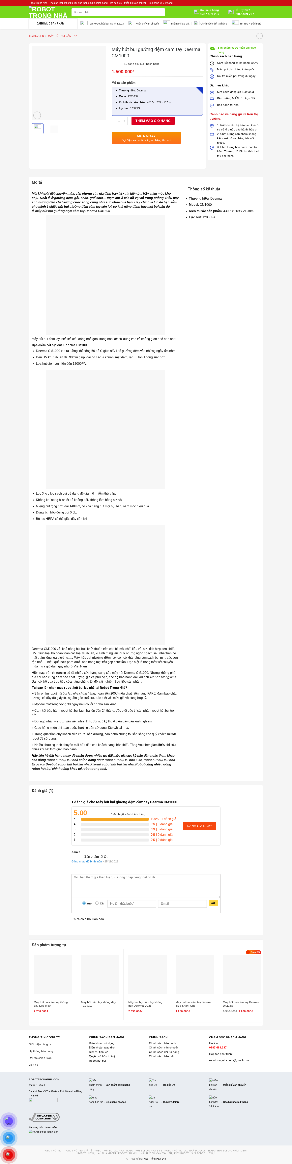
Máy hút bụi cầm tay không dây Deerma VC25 (145, 1003)
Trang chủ (36, 35)
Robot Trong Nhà (163, 677)
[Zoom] (37, 115)
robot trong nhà (94, 768)
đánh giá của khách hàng (128, 814)
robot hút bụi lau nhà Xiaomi (79, 764)
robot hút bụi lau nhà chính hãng (72, 693)
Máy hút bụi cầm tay (62, 35)
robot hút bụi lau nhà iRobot (123, 764)
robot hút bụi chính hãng (50, 768)
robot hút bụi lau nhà (62, 760)
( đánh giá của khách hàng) (142, 63)
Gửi (213, 902)
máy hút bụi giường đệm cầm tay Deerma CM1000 (72, 211)
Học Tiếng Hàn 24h (155, 1158)
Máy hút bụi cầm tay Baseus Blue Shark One (193, 1003)
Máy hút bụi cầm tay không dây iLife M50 (51, 1003)
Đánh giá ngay (199, 826)
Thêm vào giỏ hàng (153, 120)
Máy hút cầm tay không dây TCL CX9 (98, 1003)
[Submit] (161, 12)
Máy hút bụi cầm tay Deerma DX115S (241, 1003)
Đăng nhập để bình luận (87, 861)
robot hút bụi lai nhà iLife (123, 760)
